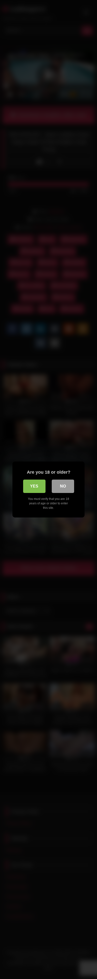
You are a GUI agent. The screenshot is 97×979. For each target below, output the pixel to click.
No (63, 486)
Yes (34, 486)
